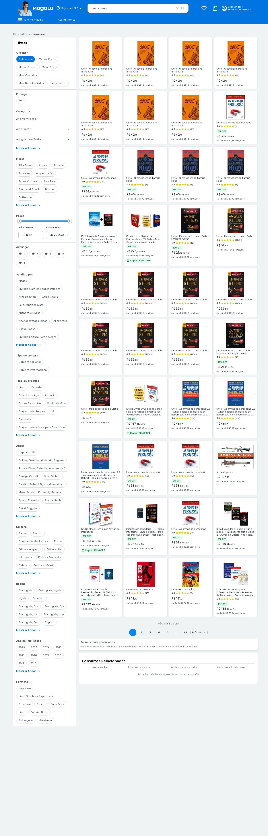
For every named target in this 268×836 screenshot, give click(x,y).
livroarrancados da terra (231, 667)
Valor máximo (53, 227)
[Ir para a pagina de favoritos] (204, 8)
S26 (125, 646)
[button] (177, 8)
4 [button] (159, 632)
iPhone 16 (114, 646)
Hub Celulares (160, 646)
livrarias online (100, 667)
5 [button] (167, 632)
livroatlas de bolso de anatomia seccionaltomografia (168, 674)
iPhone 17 (101, 646)
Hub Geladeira (178, 646)
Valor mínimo (25, 227)
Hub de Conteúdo (139, 646)
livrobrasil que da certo (184, 667)
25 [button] (185, 632)
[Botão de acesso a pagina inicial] (35, 8)
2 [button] (141, 632)
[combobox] (138, 8)
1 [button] (132, 632)
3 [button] (150, 632)
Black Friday (87, 646)
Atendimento (66, 19)
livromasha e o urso (139, 667)
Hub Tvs (193, 646)
